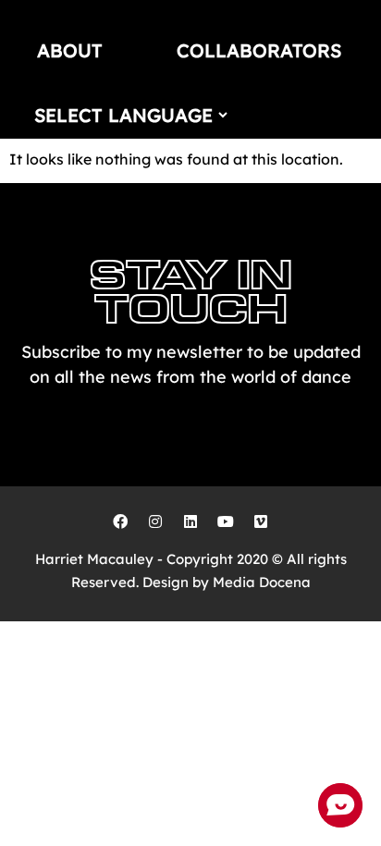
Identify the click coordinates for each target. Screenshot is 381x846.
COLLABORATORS (259, 50)
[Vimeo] (260, 521)
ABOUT (70, 50)
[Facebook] (120, 521)
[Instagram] (155, 521)
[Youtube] (225, 521)
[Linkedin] (190, 521)
